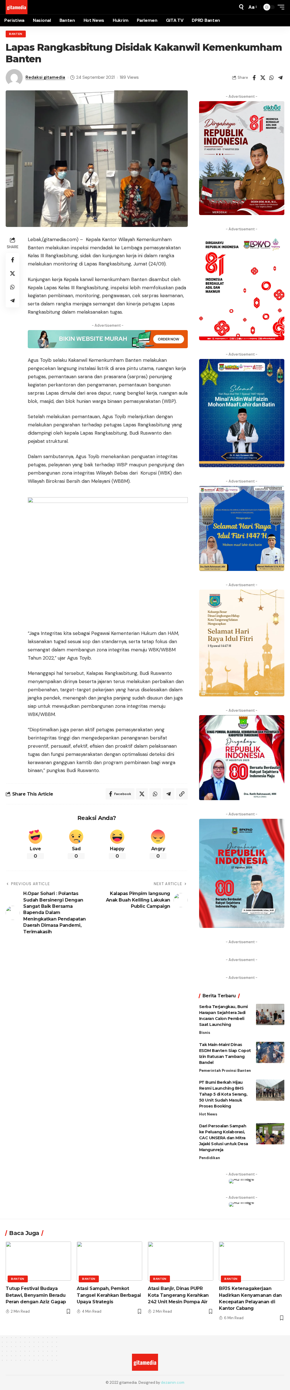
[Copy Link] (182, 794)
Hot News (208, 1114)
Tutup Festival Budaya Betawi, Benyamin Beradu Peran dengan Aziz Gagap (36, 1295)
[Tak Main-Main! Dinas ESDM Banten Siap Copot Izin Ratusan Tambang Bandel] (270, 1052)
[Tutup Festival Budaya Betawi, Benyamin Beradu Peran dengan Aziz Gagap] (38, 1261)
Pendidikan (209, 1157)
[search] (241, 7)
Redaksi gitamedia (45, 77)
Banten (15, 34)
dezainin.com (172, 1382)
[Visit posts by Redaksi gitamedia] (14, 77)
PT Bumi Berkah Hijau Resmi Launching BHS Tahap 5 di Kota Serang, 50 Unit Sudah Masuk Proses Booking (223, 1094)
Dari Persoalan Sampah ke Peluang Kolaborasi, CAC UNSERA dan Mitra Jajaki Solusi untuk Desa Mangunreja (223, 1137)
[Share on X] (263, 77)
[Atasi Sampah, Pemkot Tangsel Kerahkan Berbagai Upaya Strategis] (109, 1261)
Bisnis (204, 1032)
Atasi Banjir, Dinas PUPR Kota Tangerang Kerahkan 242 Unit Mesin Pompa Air (178, 1295)
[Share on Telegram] (280, 77)
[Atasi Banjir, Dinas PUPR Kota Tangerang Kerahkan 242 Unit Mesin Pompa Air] (180, 1261)
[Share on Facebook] (254, 77)
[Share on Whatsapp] (272, 77)
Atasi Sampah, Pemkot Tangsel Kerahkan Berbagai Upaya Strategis (109, 1295)
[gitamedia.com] (16, 7)
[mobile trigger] (279, 7)
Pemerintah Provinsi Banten (225, 1070)
